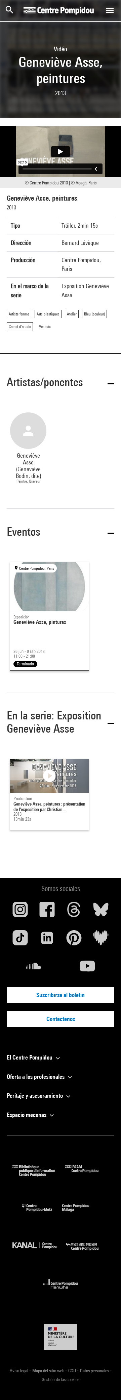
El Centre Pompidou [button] (30, 1057)
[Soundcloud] (34, 969)
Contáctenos (60, 1018)
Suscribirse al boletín (60, 994)
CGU (72, 1370)
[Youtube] (87, 969)
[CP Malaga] (80, 1213)
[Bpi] (38, 1174)
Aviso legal (19, 1370)
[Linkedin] (47, 940)
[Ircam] (87, 1174)
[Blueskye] (100, 912)
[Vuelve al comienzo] (105, 1384)
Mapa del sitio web (48, 1370)
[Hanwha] (60, 1290)
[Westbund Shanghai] (87, 1252)
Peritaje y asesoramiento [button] (35, 1095)
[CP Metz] (42, 1213)
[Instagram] (20, 912)
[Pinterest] (74, 940)
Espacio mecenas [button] (27, 1114)
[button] (60, 383)
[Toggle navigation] (110, 10)
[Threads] (74, 912)
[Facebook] (47, 912)
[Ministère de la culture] (60, 1337)
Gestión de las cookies (60, 1379)
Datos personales (95, 1370)
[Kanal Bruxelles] (39, 1252)
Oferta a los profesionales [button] (36, 1076)
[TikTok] (20, 940)
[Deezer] (100, 940)
